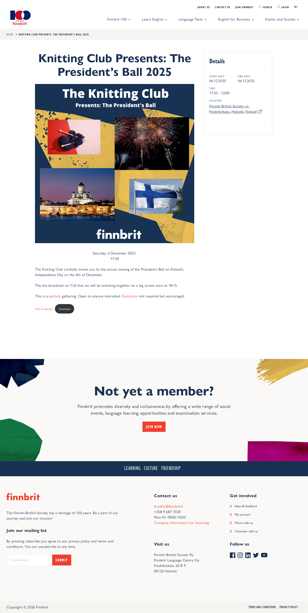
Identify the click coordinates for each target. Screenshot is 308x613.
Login (285, 7)
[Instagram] (240, 555)
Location (215, 100)
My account (242, 514)
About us (204, 7)
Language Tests (191, 19)
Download (64, 309)
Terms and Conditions (262, 607)
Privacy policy (289, 607)
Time (212, 88)
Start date (217, 76)
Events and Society (280, 19)
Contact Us (222, 7)
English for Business (234, 19)
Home (10, 34)
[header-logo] (19, 17)
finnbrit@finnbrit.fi (168, 506)
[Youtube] (264, 555)
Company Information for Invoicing (181, 522)
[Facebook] (232, 555)
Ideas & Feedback (246, 506)
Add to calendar (44, 309)
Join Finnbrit (244, 7)
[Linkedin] (248, 555)
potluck (55, 296)
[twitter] (256, 555)
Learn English (153, 19)
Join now (154, 426)
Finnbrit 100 (117, 19)
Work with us (244, 523)
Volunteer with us (246, 531)
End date (244, 76)
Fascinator (130, 296)
